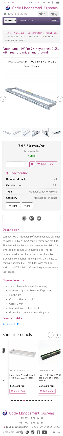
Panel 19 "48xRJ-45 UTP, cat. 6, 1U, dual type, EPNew (47, 378)
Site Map (56, 432)
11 (42, 400)
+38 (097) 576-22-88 (31, 422)
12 (45, 400)
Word (27, 205)
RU (9, 2)
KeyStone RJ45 (11, 324)
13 (48, 400)
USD (44, 2)
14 (51, 400)
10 (39, 400)
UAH (37, 2)
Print (14, 205)
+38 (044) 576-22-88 (31, 417)
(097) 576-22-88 (17, 13)
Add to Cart (48, 164)
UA (5, 2)
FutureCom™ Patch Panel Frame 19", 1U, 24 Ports (18, 376)
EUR (30, 2)
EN (13, 2)
